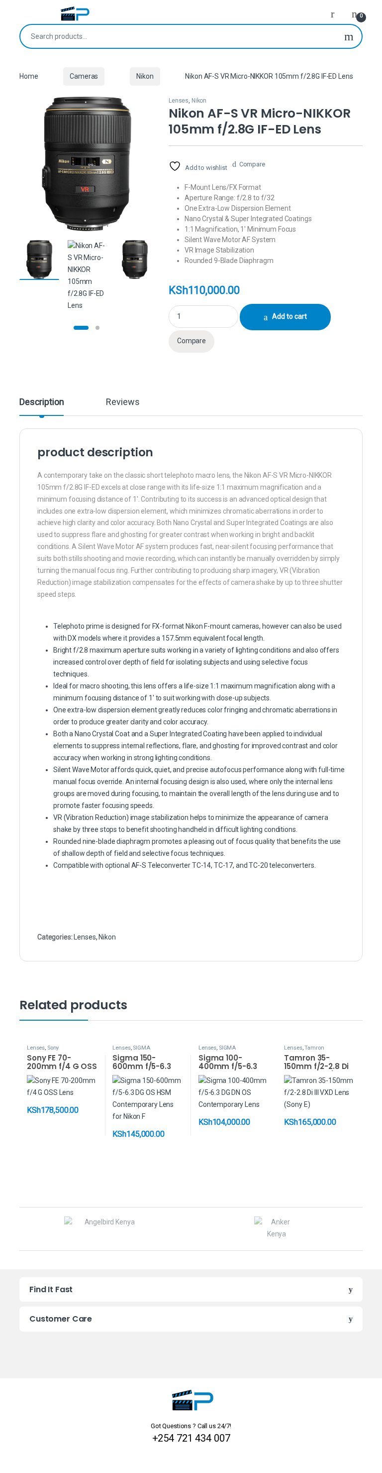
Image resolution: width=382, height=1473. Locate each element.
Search (349, 36)
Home (28, 76)
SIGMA (141, 1048)
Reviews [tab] (122, 402)
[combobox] (178, 36)
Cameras (84, 76)
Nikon (144, 76)
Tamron (314, 1048)
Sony (53, 1048)
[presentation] (360, 1229)
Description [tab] (41, 402)
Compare (252, 164)
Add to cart (289, 316)
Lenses (179, 100)
